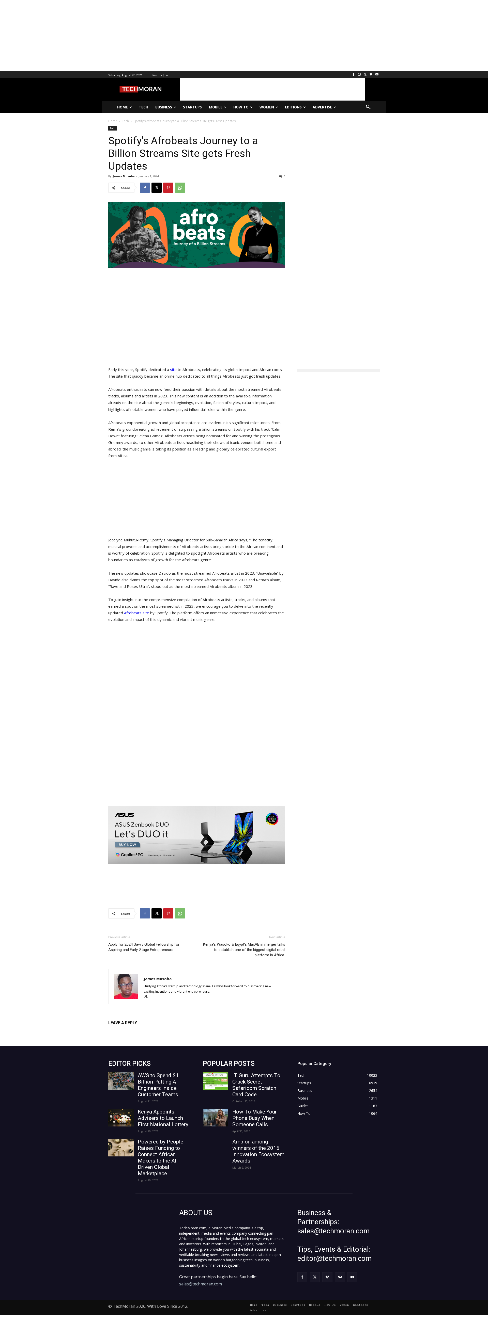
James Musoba (124, 176)
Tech (112, 128)
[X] (365, 75)
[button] (368, 107)
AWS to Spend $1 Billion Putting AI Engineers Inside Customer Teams (158, 1085)
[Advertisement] (152, 35)
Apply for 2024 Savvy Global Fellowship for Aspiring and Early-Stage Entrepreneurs (143, 947)
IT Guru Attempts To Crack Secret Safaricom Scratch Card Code (256, 1085)
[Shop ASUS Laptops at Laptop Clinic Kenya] (196, 835)
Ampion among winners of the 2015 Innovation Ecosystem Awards (258, 1151)
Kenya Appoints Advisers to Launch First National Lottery (163, 1118)
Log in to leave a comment (130, 1031)
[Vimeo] (371, 75)
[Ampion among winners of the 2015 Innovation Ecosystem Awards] (215, 1147)
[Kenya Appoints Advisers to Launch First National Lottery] (121, 1117)
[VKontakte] (340, 1277)
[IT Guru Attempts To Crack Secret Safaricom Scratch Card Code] (215, 1081)
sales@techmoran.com (200, 1284)
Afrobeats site (136, 612)
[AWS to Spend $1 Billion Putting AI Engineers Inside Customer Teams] (121, 1081)
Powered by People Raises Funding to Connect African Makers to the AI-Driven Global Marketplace (160, 1157)
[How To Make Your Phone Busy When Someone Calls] (215, 1117)
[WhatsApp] (180, 188)
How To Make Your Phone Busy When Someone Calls (254, 1118)
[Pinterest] (168, 188)
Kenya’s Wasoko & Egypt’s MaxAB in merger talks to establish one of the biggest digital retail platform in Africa (244, 949)
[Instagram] (359, 75)
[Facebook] (354, 75)
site (174, 369)
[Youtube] (377, 75)
